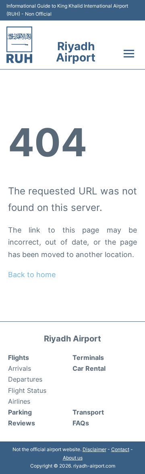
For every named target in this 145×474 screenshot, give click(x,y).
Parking (20, 412)
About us (73, 458)
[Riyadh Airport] (19, 45)
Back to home (32, 274)
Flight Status (27, 390)
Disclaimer (94, 449)
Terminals (88, 357)
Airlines (19, 401)
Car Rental (89, 368)
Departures (25, 379)
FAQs (80, 423)
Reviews (21, 423)
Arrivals (19, 368)
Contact (120, 449)
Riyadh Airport (75, 52)
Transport (88, 412)
